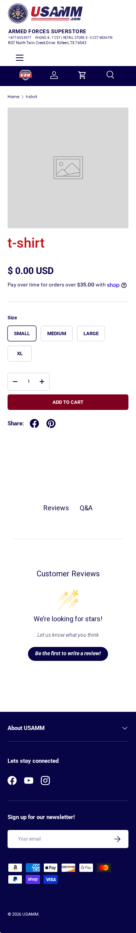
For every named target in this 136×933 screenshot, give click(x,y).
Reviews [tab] (56, 508)
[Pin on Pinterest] (51, 423)
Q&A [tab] (86, 508)
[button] (82, 75)
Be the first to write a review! (68, 653)
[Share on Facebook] (34, 423)
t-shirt (31, 97)
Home (13, 97)
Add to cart (68, 402)
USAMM (30, 914)
